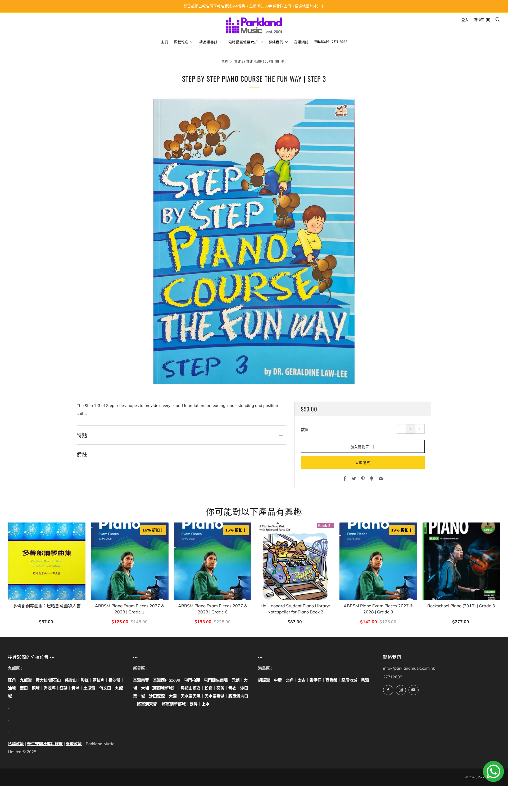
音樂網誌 (301, 41)
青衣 (232, 688)
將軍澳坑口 (238, 696)
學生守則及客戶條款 (45, 743)
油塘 (12, 688)
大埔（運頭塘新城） (159, 688)
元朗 (236, 680)
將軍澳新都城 (174, 703)
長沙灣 (114, 680)
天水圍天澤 (191, 696)
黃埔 (75, 688)
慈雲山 (71, 680)
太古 (302, 680)
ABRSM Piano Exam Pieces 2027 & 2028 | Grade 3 (378, 608)
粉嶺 (208, 688)
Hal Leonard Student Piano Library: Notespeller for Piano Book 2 (295, 608)
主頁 (164, 41)
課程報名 (181, 41)
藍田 (24, 688)
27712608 (392, 676)
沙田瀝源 (157, 696)
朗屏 (194, 703)
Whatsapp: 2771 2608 (330, 41)
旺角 (12, 680)
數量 (305, 429)
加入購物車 (47, 622)
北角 (290, 680)
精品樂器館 (208, 41)
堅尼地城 (349, 680)
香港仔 (315, 680)
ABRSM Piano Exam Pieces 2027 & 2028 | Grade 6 (212, 608)
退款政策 (74, 743)
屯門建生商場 (216, 680)
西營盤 (331, 680)
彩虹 (85, 680)
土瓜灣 (89, 688)
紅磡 (63, 688)
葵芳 (220, 688)
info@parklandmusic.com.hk (409, 668)
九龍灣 (26, 680)
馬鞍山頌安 (191, 688)
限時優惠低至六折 (243, 41)
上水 (206, 703)
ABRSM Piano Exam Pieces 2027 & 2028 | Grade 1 (129, 608)
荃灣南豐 (141, 680)
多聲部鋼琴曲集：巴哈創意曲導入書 (47, 605)
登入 (465, 19)
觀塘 (36, 688)
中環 (278, 680)
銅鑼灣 (264, 680)
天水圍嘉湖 (214, 696)
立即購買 (362, 462)
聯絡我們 (276, 41)
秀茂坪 (50, 688)
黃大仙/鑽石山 (48, 680)
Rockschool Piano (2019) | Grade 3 (461, 605)
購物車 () (482, 19)
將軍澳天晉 (147, 703)
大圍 (173, 696)
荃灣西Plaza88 (166, 680)
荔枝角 (99, 680)
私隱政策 (16, 743)
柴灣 (365, 680)
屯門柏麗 (192, 680)
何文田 (105, 688)
